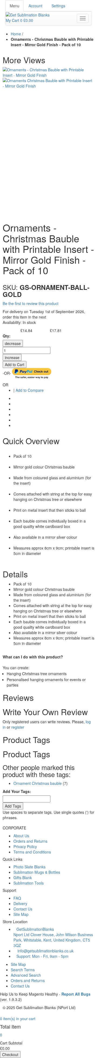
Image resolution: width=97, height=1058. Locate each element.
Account (35, 5)
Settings (58, 5)
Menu (14, 5)
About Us (21, 835)
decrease (13, 343)
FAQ (17, 898)
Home (16, 33)
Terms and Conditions (32, 852)
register (17, 727)
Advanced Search (26, 975)
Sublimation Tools (28, 883)
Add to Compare (30, 390)
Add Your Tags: (17, 791)
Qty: (7, 336)
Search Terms (23, 969)
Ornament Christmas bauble (37, 783)
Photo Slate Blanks (29, 866)
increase (12, 357)
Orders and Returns (30, 841)
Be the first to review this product (30, 303)
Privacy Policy (25, 846)
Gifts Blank (22, 877)
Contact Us (22, 909)
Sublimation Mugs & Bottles (36, 872)
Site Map (21, 914)
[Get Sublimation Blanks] (28, 14)
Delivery (20, 903)
